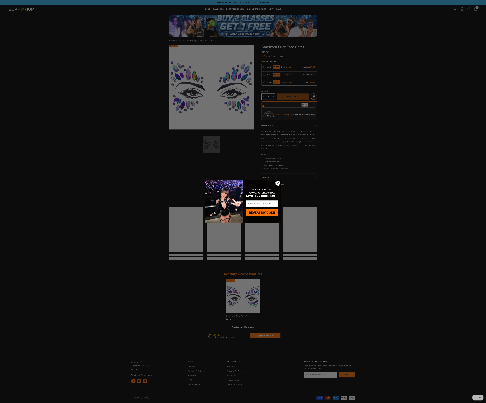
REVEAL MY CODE (262, 212)
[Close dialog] (278, 183)
